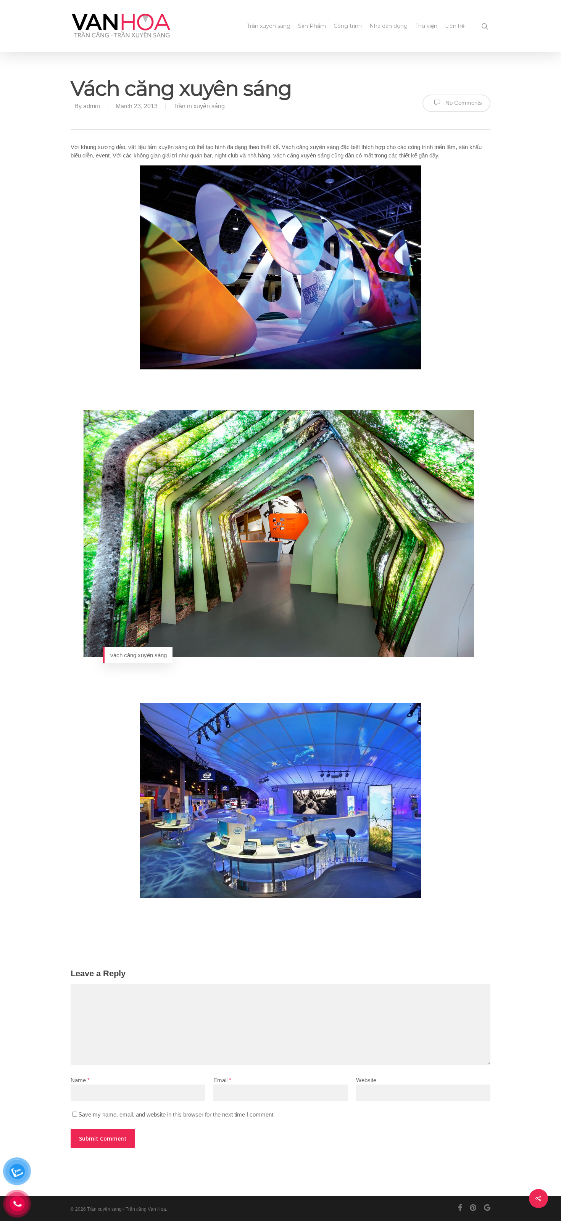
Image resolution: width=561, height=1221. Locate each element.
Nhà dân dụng (388, 25)
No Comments (463, 102)
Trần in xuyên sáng (199, 106)
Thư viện (426, 25)
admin (91, 106)
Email (222, 1080)
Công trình (348, 25)
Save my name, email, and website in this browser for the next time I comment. (176, 1114)
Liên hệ (454, 25)
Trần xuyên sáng (268, 25)
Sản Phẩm (312, 25)
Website (366, 1080)
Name (80, 1080)
